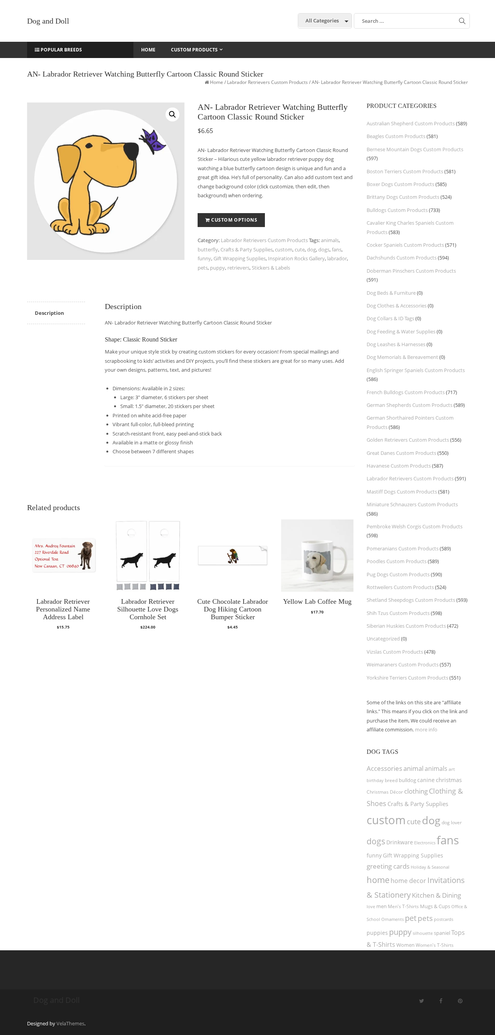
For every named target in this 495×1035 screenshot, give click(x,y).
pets (203, 267)
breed (391, 780)
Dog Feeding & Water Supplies (401, 331)
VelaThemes (70, 1023)
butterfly (208, 249)
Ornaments (392, 919)
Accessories (384, 768)
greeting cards (388, 866)
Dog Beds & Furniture (391, 292)
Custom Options (234, 220)
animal (413, 768)
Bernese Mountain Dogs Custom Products (415, 149)
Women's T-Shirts (435, 945)
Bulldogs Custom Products (397, 210)
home (378, 879)
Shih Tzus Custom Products (398, 613)
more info (426, 729)
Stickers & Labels (271, 267)
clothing (416, 791)
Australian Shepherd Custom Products (411, 123)
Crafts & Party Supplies (246, 249)
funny (204, 258)
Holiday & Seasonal (430, 867)
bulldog (407, 780)
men (381, 906)
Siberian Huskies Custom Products (406, 625)
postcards (443, 919)
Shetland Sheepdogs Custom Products (411, 599)
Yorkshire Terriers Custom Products (407, 677)
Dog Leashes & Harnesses (396, 344)
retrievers (238, 267)
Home (216, 82)
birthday (375, 780)
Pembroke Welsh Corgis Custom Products (415, 526)
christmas (449, 780)
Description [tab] (49, 312)
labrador (337, 258)
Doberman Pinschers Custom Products (411, 270)
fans (336, 249)
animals (330, 240)
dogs (323, 249)
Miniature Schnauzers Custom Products (412, 504)
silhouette (423, 933)
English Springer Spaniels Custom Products (416, 370)
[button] (172, 114)
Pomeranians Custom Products (403, 548)
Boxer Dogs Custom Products (400, 184)
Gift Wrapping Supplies (239, 258)
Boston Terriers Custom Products (405, 171)
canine (426, 780)
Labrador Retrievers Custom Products (267, 82)
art (452, 769)
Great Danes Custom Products (401, 452)
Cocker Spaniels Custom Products (405, 244)
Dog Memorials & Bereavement (402, 357)
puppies (377, 932)
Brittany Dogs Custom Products (403, 196)
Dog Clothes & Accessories (397, 305)
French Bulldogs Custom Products (406, 392)
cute (300, 249)
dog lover (452, 822)
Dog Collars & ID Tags (390, 318)
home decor (408, 880)
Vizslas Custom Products (395, 651)
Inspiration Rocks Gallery (296, 258)
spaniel (442, 932)
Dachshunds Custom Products (402, 257)
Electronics (424, 842)
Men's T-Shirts (403, 906)
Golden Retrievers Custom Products (408, 439)
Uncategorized (383, 638)
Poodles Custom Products (397, 561)
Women (405, 944)
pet (410, 918)
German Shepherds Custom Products (409, 404)
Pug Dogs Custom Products (398, 574)
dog (311, 249)
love (371, 906)
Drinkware (399, 842)
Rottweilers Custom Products (400, 587)
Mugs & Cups (435, 906)
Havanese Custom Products (399, 465)
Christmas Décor (385, 792)
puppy (217, 267)
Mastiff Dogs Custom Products (402, 491)
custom (283, 249)
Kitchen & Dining (436, 895)
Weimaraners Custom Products (403, 664)
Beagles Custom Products (396, 136)
